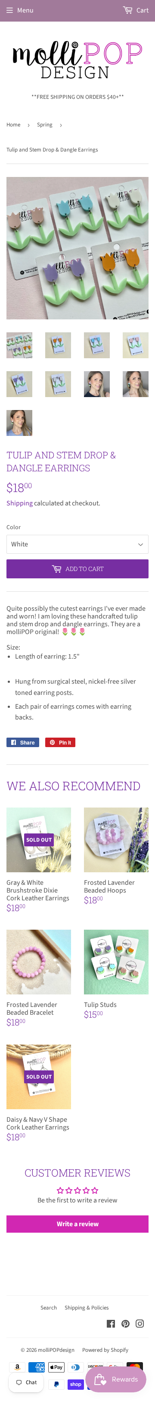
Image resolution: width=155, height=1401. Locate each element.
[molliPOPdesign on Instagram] (140, 1325)
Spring (45, 125)
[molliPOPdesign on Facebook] (110, 1325)
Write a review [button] (78, 1224)
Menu (25, 10)
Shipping (19, 503)
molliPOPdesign (56, 1350)
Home (13, 125)
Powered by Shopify (105, 1350)
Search (48, 1308)
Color (13, 527)
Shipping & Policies (86, 1308)
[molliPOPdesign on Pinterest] (125, 1325)
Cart (142, 10)
